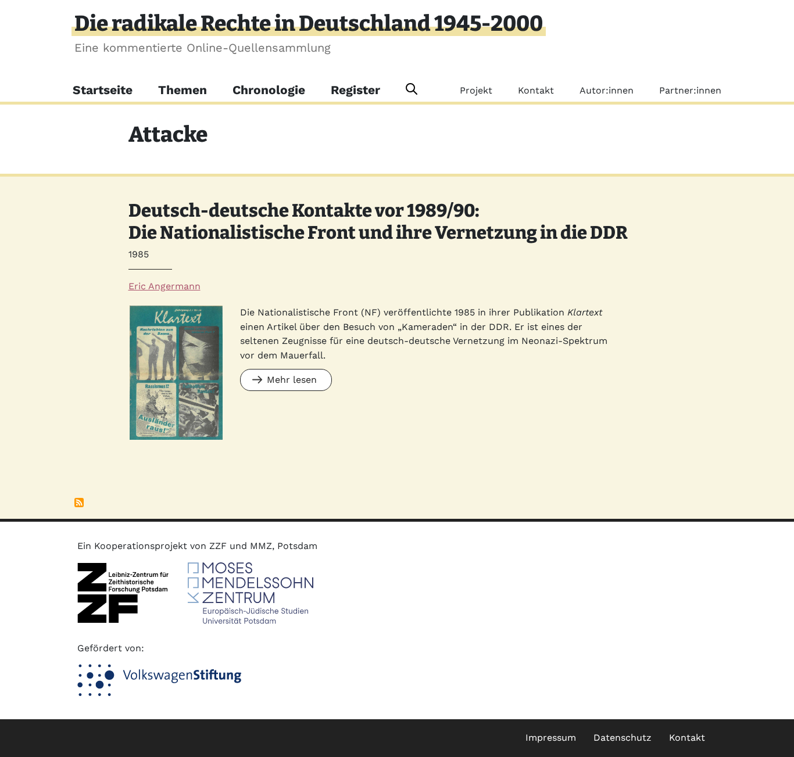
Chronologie (269, 89)
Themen (182, 89)
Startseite (103, 89)
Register (355, 89)
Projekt (476, 90)
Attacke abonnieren (79, 502)
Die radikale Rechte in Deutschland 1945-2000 (308, 23)
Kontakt (536, 90)
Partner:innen (690, 90)
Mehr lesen (292, 379)
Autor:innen (607, 90)
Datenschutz (622, 737)
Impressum (550, 737)
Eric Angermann (164, 286)
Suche (411, 89)
